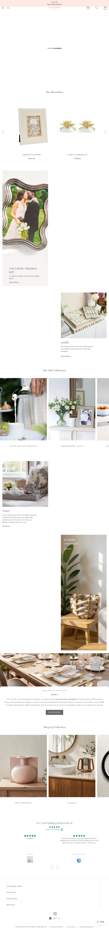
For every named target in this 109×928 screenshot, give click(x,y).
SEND (34, 481)
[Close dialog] (91, 435)
